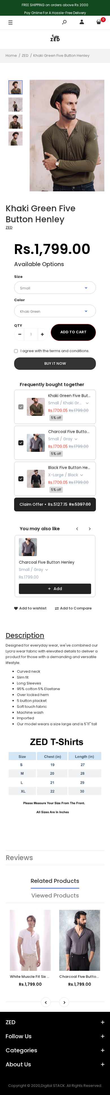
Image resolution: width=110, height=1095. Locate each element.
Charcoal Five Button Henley (70, 431)
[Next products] (89, 529)
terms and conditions (69, 350)
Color (19, 300)
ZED (9, 227)
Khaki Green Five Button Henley (70, 395)
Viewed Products (55, 895)
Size (18, 276)
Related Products (55, 881)
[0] (99, 23)
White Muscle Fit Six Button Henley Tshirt (47, 976)
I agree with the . (55, 350)
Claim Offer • (55, 504)
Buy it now (55, 363)
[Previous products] (77, 529)
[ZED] (55, 39)
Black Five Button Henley (70, 467)
